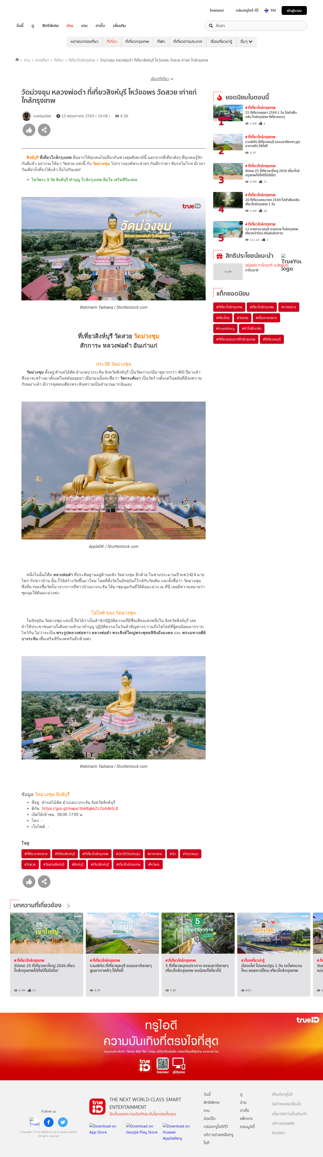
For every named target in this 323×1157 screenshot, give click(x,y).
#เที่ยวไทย (222, 317)
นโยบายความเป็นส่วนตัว (289, 1114)
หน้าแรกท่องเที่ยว (84, 41)
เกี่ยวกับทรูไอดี (282, 1094)
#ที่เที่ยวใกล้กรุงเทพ (96, 853)
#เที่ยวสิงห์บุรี (100, 864)
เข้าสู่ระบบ (294, 10)
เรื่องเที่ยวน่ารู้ (221, 41)
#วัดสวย (30, 864)
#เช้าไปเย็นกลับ (252, 328)
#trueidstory (225, 328)
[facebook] (49, 1122)
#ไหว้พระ (154, 864)
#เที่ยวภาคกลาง (266, 317)
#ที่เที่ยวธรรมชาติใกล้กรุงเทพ (235, 339)
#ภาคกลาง (155, 853)
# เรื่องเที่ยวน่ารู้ (252, 960)
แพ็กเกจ (246, 1118)
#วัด (172, 853)
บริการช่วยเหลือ (283, 1123)
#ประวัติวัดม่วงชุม (128, 853)
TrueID (31, 10)
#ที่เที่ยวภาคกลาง (35, 853)
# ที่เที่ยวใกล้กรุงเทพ (260, 107)
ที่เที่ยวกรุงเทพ (137, 41)
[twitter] (63, 1122)
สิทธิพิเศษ (50, 26)
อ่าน (70, 26)
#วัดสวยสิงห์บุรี (53, 864)
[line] (35, 1122)
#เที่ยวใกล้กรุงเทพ (128, 864)
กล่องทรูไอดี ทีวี (247, 10)
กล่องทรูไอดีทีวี (216, 1127)
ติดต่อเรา (278, 1133)
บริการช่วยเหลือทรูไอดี (218, 1139)
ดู (33, 26)
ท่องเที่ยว (42, 60)
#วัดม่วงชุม (190, 853)
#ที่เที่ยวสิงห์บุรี (65, 853)
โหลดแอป (217, 10)
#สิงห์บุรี (78, 864)
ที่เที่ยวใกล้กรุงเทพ (81, 60)
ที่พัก (161, 41)
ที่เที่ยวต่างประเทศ (187, 41)
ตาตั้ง (100, 26)
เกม (84, 26)
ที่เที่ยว (112, 41)
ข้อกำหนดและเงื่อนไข (286, 1104)
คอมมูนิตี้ (247, 1127)
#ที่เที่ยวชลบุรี (272, 339)
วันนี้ (19, 26)
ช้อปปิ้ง (210, 1118)
